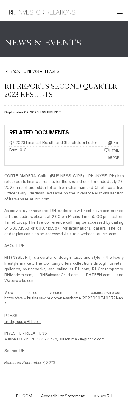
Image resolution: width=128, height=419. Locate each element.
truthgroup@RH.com (22, 322)
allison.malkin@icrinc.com (82, 339)
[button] (120, 12)
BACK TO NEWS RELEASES (35, 71)
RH (109, 396)
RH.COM (24, 396)
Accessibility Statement (63, 396)
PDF (116, 157)
